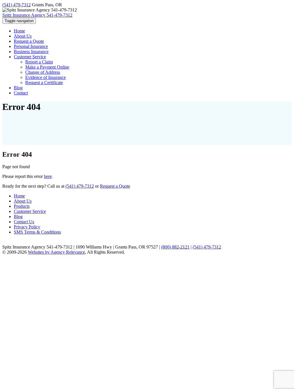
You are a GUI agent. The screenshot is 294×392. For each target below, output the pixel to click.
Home (19, 195)
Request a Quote (115, 186)
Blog (18, 216)
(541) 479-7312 (16, 4)
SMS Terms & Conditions (37, 232)
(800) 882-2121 (175, 246)
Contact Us (24, 221)
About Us (23, 201)
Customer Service (30, 211)
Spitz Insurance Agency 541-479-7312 (37, 15)
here (48, 176)
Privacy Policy (27, 226)
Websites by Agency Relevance (56, 252)
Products (22, 206)
